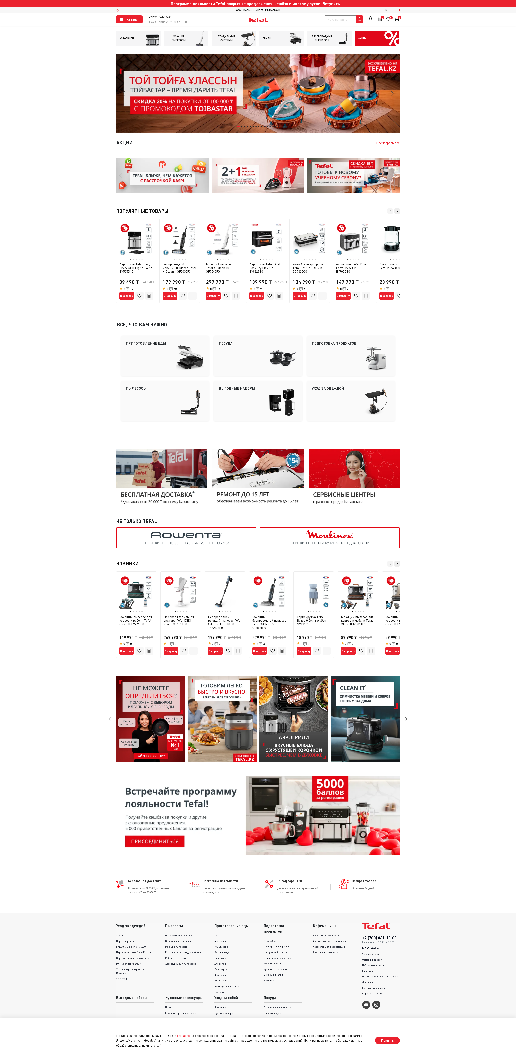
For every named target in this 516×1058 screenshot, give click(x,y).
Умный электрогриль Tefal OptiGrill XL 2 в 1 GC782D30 (309, 267)
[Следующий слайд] (406, 719)
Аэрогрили (220, 941)
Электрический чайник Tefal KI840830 (396, 266)
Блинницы (220, 958)
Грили (217, 935)
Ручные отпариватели (128, 963)
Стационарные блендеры (278, 957)
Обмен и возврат (372, 959)
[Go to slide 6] (253, 126)
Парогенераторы (125, 941)
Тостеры (219, 991)
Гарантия (367, 970)
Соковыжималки (273, 974)
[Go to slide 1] (238, 126)
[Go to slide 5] (250, 126)
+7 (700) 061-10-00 (160, 17)
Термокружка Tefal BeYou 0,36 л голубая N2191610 (311, 620)
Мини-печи (220, 980)
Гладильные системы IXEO (131, 946)
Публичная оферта (373, 965)
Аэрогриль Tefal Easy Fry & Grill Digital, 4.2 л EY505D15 (135, 267)
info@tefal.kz (370, 948)
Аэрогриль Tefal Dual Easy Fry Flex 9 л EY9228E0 (264, 267)
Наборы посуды (272, 1013)
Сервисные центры (373, 993)
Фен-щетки (220, 1007)
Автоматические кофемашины (330, 941)
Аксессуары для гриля (226, 986)
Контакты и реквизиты (374, 987)
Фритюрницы (222, 974)
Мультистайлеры (223, 1013)
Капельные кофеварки (326, 935)
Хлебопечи (220, 963)
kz (387, 10)
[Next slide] (392, 93)
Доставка (367, 982)
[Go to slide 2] (242, 126)
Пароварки (220, 969)
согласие (183, 1036)
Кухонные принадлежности (180, 1013)
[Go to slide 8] (259, 126)
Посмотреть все (388, 143)
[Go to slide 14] (276, 126)
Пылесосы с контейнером (179, 935)
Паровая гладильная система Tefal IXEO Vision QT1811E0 (179, 620)
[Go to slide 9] (261, 126)
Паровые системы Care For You (134, 952)
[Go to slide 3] (245, 126)
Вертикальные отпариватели (132, 958)
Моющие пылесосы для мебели (183, 952)
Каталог (133, 19)
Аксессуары (122, 978)
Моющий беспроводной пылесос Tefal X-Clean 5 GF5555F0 (269, 622)
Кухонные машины (274, 963)
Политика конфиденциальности (380, 976)
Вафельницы (221, 952)
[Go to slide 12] (270, 126)
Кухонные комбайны (275, 969)
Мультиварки (221, 946)
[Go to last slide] (124, 93)
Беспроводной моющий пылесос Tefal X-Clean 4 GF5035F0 (179, 267)
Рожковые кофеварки (325, 952)
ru (397, 10)
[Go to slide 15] (278, 126)
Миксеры (269, 980)
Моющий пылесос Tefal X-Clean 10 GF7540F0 (219, 267)
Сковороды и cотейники (277, 1007)
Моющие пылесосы (176, 946)
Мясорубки (270, 940)
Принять (387, 1040)
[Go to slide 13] (273, 126)
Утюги (119, 935)
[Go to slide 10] (264, 126)
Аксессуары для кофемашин (329, 946)
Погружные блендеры (276, 952)
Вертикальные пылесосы (179, 941)
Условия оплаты (371, 954)
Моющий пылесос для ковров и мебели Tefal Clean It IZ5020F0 (135, 620)
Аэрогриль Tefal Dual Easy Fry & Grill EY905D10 (351, 267)
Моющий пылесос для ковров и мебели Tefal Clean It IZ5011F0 (357, 620)
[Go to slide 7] (256, 126)
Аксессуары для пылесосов (180, 963)
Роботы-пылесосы (175, 958)
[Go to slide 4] (247, 126)
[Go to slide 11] (267, 126)
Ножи (168, 1007)
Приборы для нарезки (276, 946)
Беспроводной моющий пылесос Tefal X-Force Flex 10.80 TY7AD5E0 (224, 622)
